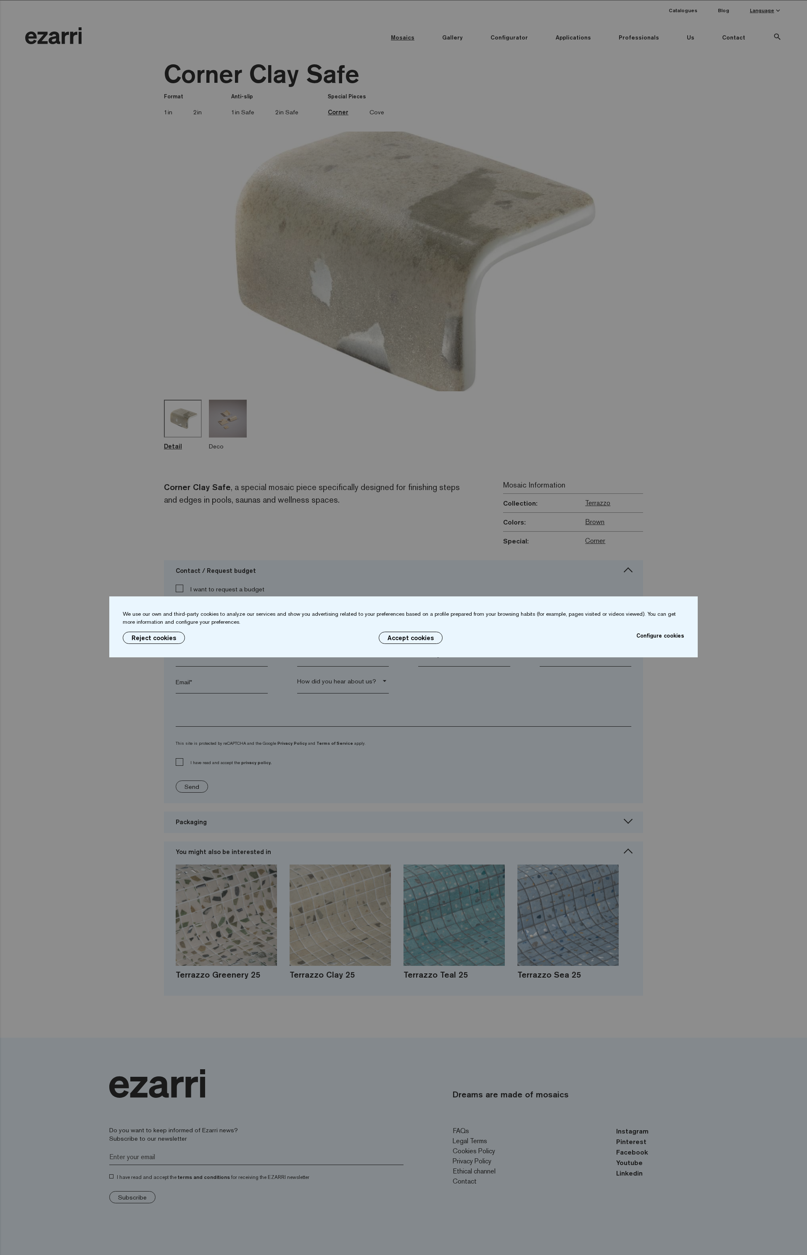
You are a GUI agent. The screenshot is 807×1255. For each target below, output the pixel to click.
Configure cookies (660, 635)
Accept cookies (411, 638)
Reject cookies (154, 638)
